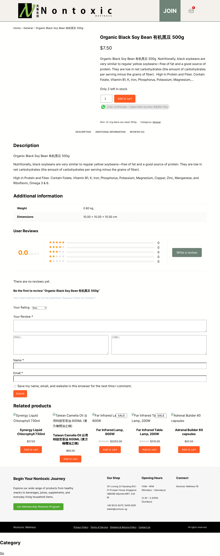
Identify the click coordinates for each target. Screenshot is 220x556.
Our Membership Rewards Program (38, 506)
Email (18, 373)
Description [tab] (83, 131)
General (28, 28)
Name (18, 360)
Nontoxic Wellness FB (187, 486)
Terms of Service (99, 527)
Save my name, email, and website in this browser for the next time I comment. (74, 386)
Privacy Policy (81, 527)
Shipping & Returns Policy (123, 527)
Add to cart (125, 98)
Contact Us (144, 527)
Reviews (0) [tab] (137, 131)
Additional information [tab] (110, 131)
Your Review (23, 316)
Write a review (187, 252)
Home (17, 28)
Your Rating (21, 307)
